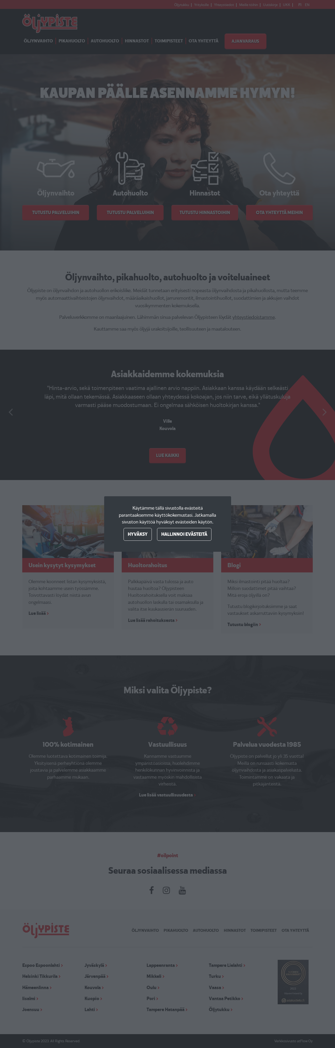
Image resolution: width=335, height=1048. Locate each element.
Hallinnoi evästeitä (184, 534)
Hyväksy (138, 534)
